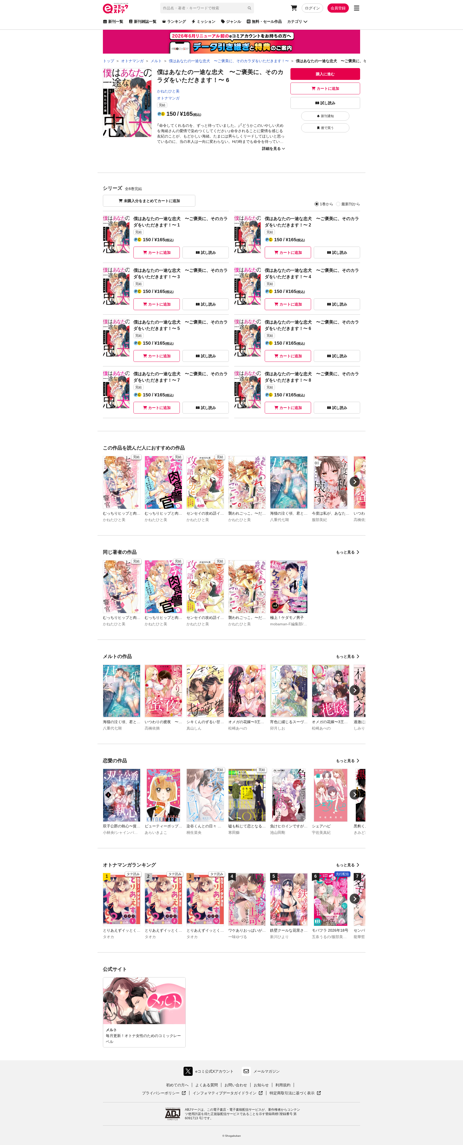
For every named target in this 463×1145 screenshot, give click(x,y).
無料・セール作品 (267, 21)
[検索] (249, 8)
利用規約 (282, 1085)
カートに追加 (328, 88)
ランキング (176, 21)
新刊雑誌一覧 (145, 21)
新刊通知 (327, 116)
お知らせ (261, 1085)
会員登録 (338, 8)
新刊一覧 (115, 21)
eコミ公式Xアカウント (210, 1072)
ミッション (206, 21)
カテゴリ (294, 21)
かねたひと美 (168, 91)
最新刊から (350, 204)
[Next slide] (354, 481)
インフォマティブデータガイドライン (224, 1093)
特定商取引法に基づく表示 (295, 1093)
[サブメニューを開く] (356, 8)
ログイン (312, 8)
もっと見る (345, 552)
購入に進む (325, 74)
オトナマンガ (168, 98)
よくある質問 (206, 1085)
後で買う (327, 128)
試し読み (327, 103)
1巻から (326, 204)
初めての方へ (177, 1085)
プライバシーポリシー (164, 1093)
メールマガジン (266, 1071)
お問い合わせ (236, 1085)
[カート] (293, 8)
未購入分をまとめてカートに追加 (152, 201)
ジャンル (233, 21)
